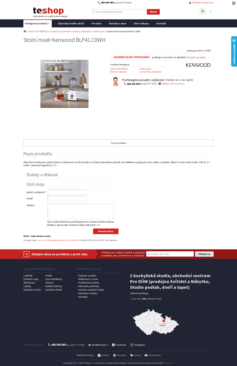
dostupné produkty (196, 57)
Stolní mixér (98, 31)
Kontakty (83, 296)
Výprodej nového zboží (71, 23)
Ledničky (27, 275)
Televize (49, 282)
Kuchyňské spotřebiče (60, 31)
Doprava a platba (87, 275)
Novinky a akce (117, 23)
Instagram (139, 344)
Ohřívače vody (30, 279)
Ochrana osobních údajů (91, 289)
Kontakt (161, 23)
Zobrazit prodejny (139, 293)
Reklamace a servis (88, 279)
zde (98, 224)
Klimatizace (29, 282)
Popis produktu (118, 143)
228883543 (74, 240)
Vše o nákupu (141, 23)
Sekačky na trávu (32, 289)
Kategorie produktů (36, 23)
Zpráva (31, 205)
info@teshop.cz (100, 344)
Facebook (121, 344)
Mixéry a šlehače (82, 31)
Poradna (96, 23)
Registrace (208, 2)
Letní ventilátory (53, 279)
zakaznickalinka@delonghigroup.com (55, 240)
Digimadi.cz (168, 363)
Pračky (48, 275)
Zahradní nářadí (53, 289)
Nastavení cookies (87, 293)
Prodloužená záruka (88, 282)
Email (30, 198)
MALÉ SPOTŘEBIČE (38, 31)
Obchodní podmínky (88, 286)
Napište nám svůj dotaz (173, 83)
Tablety (27, 286)
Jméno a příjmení (36, 192)
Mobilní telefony (53, 286)
